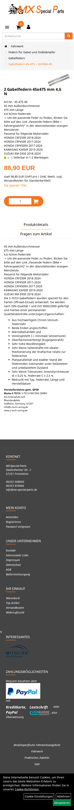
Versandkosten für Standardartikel (27, 180)
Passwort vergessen (18, 526)
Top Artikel (12, 603)
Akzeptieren (62, 803)
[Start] (6, 46)
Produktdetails (36, 224)
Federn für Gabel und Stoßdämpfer (31, 52)
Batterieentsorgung (18, 574)
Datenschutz (13, 565)
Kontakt (11, 550)
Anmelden (12, 517)
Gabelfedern (16, 58)
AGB (8, 569)
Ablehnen (63, 796)
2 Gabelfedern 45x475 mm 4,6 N (32, 91)
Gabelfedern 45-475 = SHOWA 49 (30, 64)
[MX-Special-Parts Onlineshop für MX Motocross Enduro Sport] (37, 9)
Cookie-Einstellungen (39, 796)
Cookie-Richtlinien (27, 789)
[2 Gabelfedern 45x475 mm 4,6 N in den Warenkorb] (35, 201)
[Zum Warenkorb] (18, 28)
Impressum (13, 560)
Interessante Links (17, 555)
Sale (37, 764)
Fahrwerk (17, 46)
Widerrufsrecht (15, 612)
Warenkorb (13, 598)
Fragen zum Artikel (36, 233)
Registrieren (13, 522)
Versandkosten (15, 608)
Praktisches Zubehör (37, 758)
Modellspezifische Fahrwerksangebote (37, 745)
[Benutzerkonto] (28, 26)
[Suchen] (69, 36)
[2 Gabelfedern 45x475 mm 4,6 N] (58, 80)
